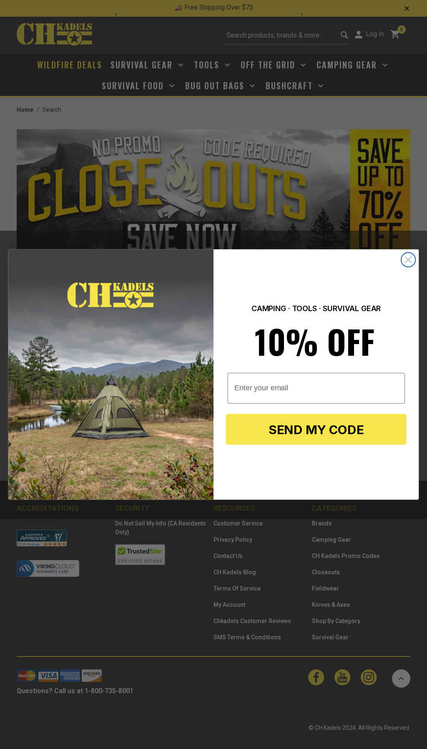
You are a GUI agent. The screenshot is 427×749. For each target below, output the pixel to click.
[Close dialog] (408, 259)
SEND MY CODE (316, 429)
